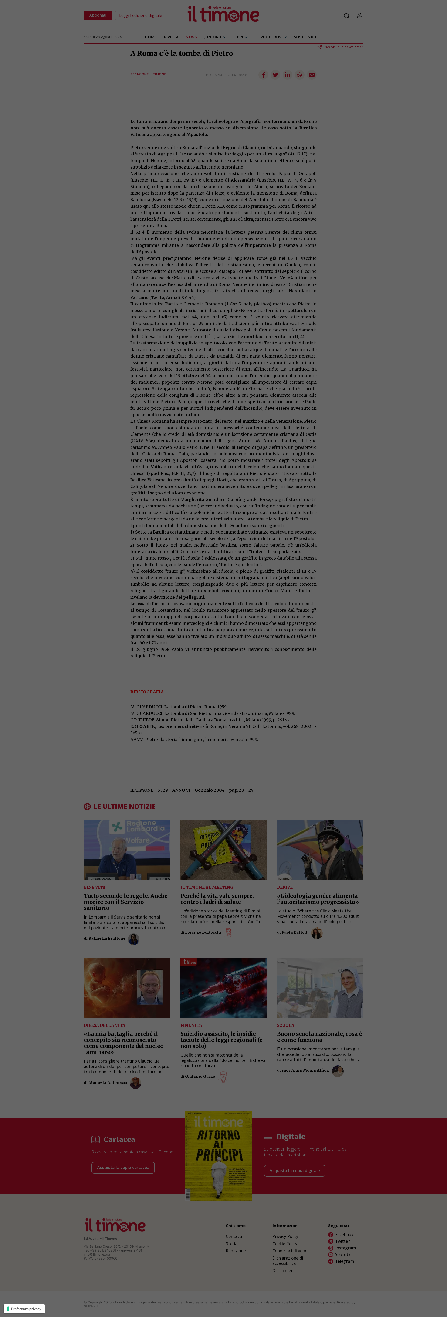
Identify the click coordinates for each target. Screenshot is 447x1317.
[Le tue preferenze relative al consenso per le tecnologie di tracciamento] (24, 1308)
